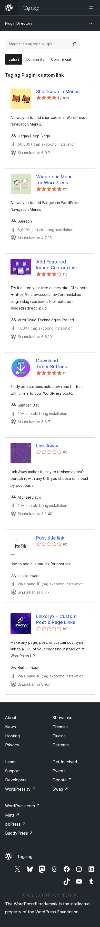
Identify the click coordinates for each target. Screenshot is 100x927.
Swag (60, 789)
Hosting (12, 735)
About (10, 717)
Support (12, 770)
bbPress (15, 824)
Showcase (62, 717)
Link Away (47, 445)
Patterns (61, 744)
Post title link (50, 538)
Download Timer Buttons (51, 363)
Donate (62, 779)
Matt (12, 815)
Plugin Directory (18, 23)
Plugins (59, 735)
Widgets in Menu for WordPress (54, 179)
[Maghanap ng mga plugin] (74, 44)
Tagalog (24, 856)
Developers (15, 779)
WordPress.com (22, 805)
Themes (60, 726)
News (10, 726)
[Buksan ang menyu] (92, 7)
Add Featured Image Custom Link (57, 264)
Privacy (12, 744)
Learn (10, 761)
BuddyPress (19, 833)
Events (59, 770)
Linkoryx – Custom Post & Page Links (56, 619)
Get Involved (65, 761)
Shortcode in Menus (58, 91)
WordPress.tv (20, 789)
